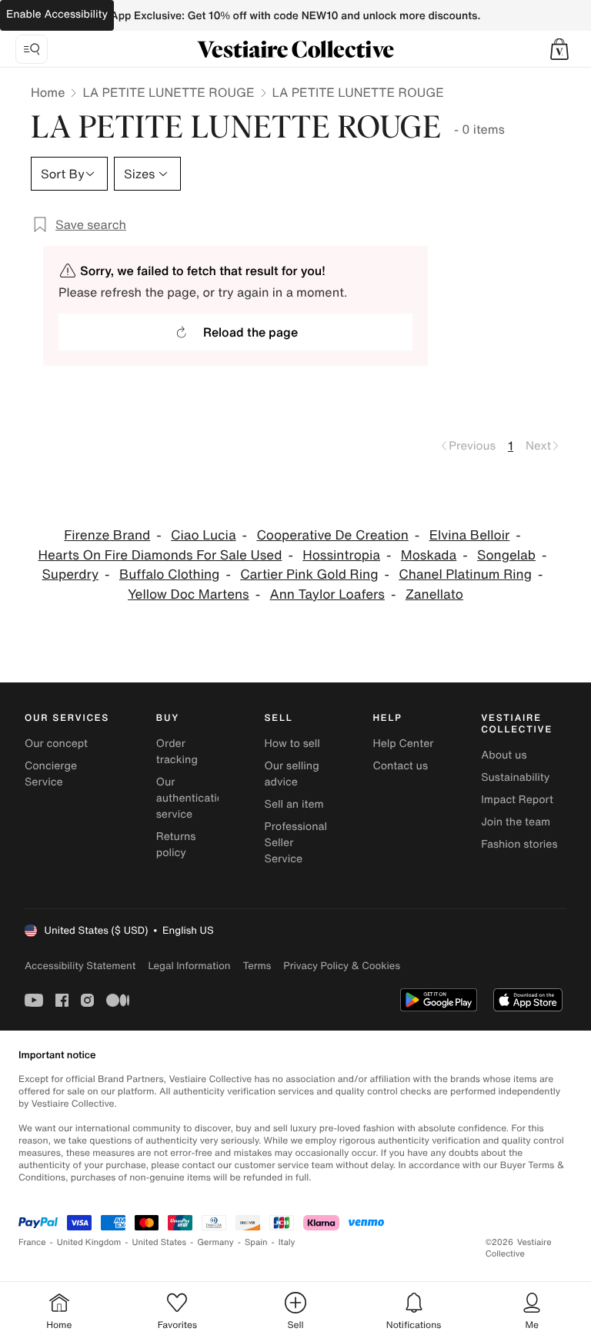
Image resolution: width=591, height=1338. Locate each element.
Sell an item (294, 804)
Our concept (56, 743)
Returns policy (176, 844)
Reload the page (250, 332)
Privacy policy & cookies (341, 965)
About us (503, 755)
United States (159, 1242)
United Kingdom (89, 1242)
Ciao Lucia (203, 535)
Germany (215, 1242)
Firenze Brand (107, 535)
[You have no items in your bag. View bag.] (559, 49)
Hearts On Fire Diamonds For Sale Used (160, 555)
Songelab (506, 555)
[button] (559, 49)
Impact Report (517, 800)
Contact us (400, 766)
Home (48, 92)
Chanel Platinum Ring (465, 574)
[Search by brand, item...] (31, 49)
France (32, 1242)
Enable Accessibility (57, 14)
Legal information (189, 965)
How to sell (292, 743)
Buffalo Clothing (169, 574)
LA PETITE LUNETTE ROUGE (168, 92)
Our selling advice (292, 774)
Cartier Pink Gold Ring (309, 574)
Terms (256, 965)
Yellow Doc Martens (188, 594)
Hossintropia (341, 555)
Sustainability (515, 777)
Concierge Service (51, 774)
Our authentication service (193, 798)
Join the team (515, 822)
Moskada (428, 555)
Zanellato (434, 594)
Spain (256, 1242)
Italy (287, 1242)
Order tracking (177, 751)
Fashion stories (519, 844)
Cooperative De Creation (332, 535)
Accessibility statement (80, 965)
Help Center (402, 743)
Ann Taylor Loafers (327, 594)
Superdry (70, 574)
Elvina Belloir (469, 535)
